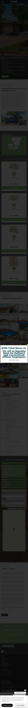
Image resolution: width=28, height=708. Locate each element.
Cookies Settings (20, 705)
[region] (14, 701)
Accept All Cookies (7, 705)
